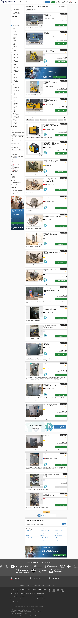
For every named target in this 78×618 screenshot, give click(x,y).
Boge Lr (60, 119)
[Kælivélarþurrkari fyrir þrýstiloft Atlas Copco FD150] (34, 410)
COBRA (14, 44)
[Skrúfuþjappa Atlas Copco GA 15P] (34, 441)
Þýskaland (17, 165)
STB (14, 43)
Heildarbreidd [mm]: (15, 147)
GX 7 (15, 125)
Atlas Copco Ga (29, 537)
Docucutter (55, 585)
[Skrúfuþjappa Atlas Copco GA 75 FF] (34, 369)
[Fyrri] (26, 20)
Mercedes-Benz (16, 32)
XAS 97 (16, 57)
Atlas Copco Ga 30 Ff (44, 533)
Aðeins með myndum (18, 189)
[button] (75, 2)
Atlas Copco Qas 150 (58, 530)
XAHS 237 (16, 114)
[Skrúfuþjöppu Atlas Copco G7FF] (34, 38)
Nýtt (13, 176)
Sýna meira (46, 542)
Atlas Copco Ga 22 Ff (44, 530)
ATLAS (15, 26)
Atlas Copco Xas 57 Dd (58, 540)
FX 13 (15, 74)
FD (14, 110)
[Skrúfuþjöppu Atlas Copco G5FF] (34, 20)
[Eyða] (44, 2)
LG (14, 28)
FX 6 (15, 78)
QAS (14, 94)
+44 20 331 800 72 (16, 578)
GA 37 (16, 88)
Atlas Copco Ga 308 (44, 535)
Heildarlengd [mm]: (15, 143)
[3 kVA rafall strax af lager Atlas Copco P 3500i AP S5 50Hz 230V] (34, 130)
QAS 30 (16, 98)
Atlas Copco (16, 25)
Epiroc (14, 40)
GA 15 (16, 85)
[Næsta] (41, 20)
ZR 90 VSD (16, 103)
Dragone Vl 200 (48, 585)
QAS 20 (16, 97)
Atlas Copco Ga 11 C (30, 540)
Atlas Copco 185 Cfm (30, 535)
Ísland (19, 157)
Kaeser (14, 35)
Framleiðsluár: (14, 134)
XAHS (14, 113)
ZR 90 (15, 64)
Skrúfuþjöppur (30, 119)
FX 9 (15, 77)
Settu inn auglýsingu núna (59, 76)
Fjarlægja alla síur (38, 9)
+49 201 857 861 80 (55, 578)
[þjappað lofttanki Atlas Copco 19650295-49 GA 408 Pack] (34, 239)
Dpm (33, 585)
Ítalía (16, 170)
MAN (14, 29)
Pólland (16, 164)
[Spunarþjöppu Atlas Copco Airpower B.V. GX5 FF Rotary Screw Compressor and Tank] (34, 293)
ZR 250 (16, 67)
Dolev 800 (28, 585)
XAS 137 (16, 60)
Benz (14, 31)
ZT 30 (15, 106)
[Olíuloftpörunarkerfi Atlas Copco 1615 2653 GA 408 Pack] (34, 220)
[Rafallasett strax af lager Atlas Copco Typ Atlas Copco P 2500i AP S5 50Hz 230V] (34, 148)
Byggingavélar (16, 9)
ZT (14, 100)
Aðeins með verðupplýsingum (18, 132)
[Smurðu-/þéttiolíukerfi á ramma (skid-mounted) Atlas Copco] (34, 480)
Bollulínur (22, 585)
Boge (37, 119)
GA (14, 84)
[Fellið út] (46, 29)
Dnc (43, 585)
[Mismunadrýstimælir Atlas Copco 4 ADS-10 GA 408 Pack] (34, 202)
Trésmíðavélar (16, 15)
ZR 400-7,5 (16, 70)
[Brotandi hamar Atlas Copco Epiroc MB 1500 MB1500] (34, 87)
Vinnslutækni (16, 10)
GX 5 (15, 120)
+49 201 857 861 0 (36, 578)
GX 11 (15, 122)
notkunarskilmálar (38, 615)
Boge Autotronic (52, 119)
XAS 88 (16, 58)
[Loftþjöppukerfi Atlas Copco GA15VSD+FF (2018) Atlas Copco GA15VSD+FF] (34, 313)
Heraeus (15, 41)
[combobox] (17, 162)
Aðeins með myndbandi (18, 190)
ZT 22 (15, 107)
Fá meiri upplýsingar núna (60, 426)
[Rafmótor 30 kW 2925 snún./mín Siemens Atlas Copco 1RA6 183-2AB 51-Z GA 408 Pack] (34, 184)
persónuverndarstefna (29, 615)
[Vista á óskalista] (66, 16)
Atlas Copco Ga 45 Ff (44, 540)
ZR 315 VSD (16, 68)
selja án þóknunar (17, 222)
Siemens (15, 34)
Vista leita (46, 512)
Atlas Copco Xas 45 (58, 535)
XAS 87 (16, 55)
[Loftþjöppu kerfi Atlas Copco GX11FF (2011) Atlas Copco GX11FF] (34, 331)
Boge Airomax (43, 119)
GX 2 (15, 123)
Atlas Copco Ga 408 (44, 537)
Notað (14, 177)
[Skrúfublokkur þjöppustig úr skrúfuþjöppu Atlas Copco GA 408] (34, 275)
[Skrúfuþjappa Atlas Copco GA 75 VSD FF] (34, 390)
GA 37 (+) (16, 90)
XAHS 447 (16, 117)
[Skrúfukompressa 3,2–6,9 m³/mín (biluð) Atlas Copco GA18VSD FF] (34, 166)
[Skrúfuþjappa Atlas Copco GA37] (34, 459)
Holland (16, 168)
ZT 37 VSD (16, 101)
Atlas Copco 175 (29, 533)
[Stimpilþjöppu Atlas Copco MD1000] (34, 499)
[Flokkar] (17, 2)
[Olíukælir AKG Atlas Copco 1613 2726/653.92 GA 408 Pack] (34, 257)
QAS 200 (16, 95)
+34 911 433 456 (16, 580)
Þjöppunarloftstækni (17, 7)
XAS (14, 52)
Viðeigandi (62, 6)
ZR (14, 62)
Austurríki (16, 167)
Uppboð (15, 184)
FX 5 (15, 75)
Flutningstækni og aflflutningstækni (16, 13)
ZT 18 (15, 104)
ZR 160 (16, 65)
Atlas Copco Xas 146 (58, 533)
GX (14, 119)
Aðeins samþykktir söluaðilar (18, 192)
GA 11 (16, 91)
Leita (48, 1)
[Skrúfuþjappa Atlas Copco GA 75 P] (34, 349)
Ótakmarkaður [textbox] (15, 161)
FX (14, 72)
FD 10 (15, 111)
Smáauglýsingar (17, 182)
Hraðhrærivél (37, 585)
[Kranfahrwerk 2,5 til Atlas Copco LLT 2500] (34, 56)
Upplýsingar (61, 487)
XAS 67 (16, 54)
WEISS (14, 37)
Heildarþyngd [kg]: (14, 138)
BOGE (14, 38)
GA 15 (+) (16, 87)
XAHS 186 (16, 116)
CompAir (15, 46)
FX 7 (15, 80)
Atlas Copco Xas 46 (58, 537)
